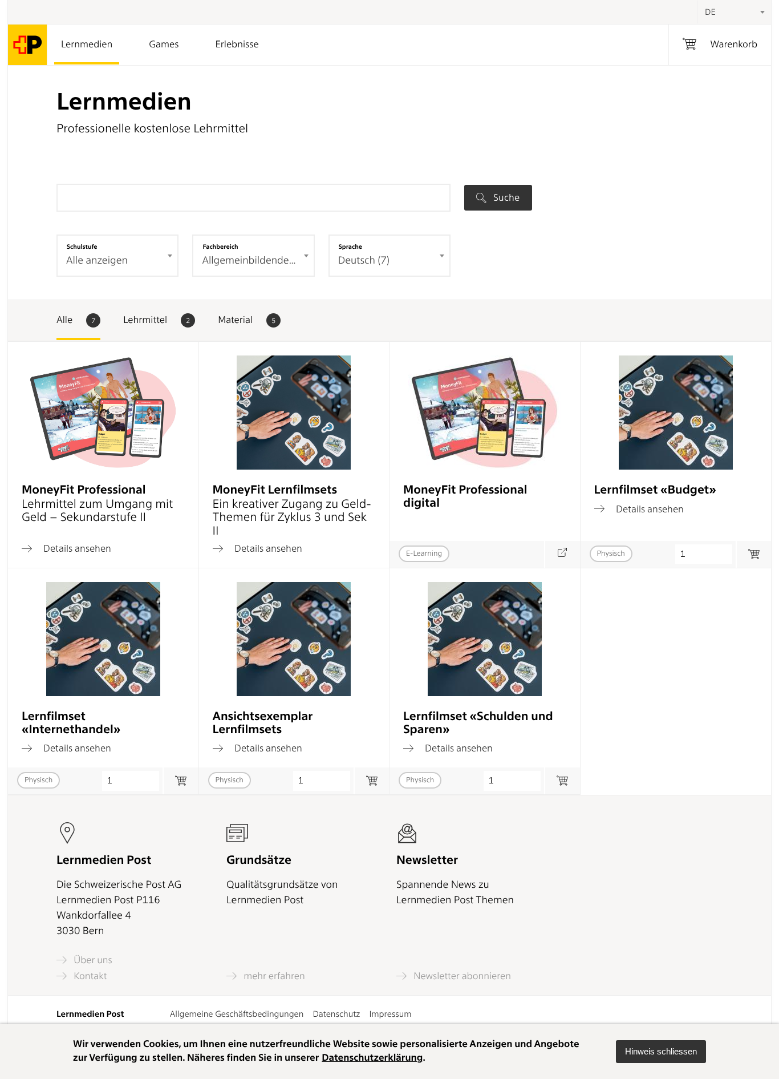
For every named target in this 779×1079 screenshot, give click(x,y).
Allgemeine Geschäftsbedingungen (237, 1014)
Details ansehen (76, 548)
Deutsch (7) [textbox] (364, 260)
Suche (505, 197)
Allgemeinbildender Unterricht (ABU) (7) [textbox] (254, 260)
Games (163, 44)
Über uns (91, 960)
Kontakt (89, 976)
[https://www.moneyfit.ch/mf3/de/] (562, 554)
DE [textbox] (710, 12)
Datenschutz (336, 1014)
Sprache (350, 246)
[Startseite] (27, 45)
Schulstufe (82, 246)
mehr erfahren (273, 976)
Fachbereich (220, 246)
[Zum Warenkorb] (754, 554)
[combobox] (734, 12)
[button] (661, 1051)
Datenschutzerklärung (372, 1058)
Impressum (390, 1014)
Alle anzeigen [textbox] (97, 260)
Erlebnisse (236, 44)
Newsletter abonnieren (461, 976)
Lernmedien (86, 44)
